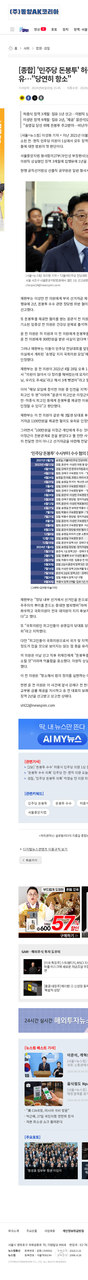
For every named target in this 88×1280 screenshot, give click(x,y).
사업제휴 (49, 1231)
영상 (37, 29)
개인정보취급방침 (73, 1231)
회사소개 (13, 1231)
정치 (65, 29)
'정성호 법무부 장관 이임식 (44, 1170)
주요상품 (31, 1231)
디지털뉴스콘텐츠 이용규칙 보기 (45, 849)
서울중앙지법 (37, 812)
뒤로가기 (31, 860)
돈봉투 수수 (63, 803)
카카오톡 (22, 98)
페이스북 (28, 98)
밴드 (41, 98)
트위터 (34, 98)
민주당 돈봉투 (37, 803)
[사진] (44, 1064)
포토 (54, 29)
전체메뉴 (12, 29)
